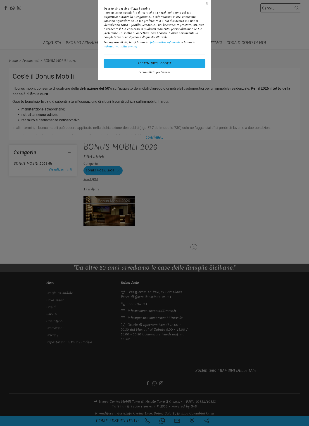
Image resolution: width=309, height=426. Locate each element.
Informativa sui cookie (165, 42)
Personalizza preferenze (154, 72)
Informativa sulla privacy (120, 46)
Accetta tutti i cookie (154, 63)
